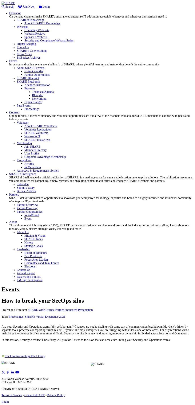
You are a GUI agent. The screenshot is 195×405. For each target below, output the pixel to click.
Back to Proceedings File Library (25, 356)
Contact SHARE (34, 395)
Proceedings (16, 316)
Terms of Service (12, 395)
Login (46, 6)
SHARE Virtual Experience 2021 (45, 316)
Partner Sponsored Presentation (74, 309)
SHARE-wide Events (41, 309)
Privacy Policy (56, 395)
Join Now (28, 6)
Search (9, 6)
